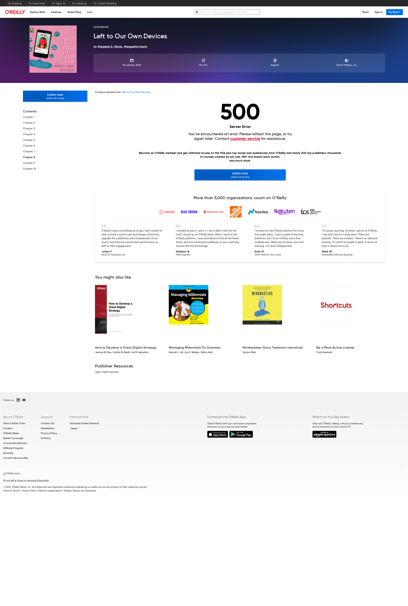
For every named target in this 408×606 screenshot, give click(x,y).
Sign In (378, 12)
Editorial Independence (50, 490)
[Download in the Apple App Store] (217, 437)
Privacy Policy (49, 433)
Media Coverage (13, 438)
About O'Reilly (13, 417)
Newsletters (48, 428)
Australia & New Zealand (84, 423)
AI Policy (46, 438)
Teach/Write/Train (14, 423)
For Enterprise (15, 3)
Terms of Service (11, 490)
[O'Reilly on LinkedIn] (18, 400)
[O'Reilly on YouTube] (24, 400)
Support (47, 417)
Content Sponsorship (15, 458)
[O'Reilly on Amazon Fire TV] (324, 437)
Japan (73, 428)
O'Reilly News (11, 433)
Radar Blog (74, 12)
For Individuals (79, 3)
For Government (37, 3)
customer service (245, 138)
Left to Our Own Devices (135, 92)
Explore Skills (37, 12)
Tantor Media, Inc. (346, 65)
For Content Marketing (105, 3)
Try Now (393, 12)
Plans (365, 12)
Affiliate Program (13, 448)
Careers (8, 428)
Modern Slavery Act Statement (80, 490)
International (79, 417)
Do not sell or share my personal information (26, 480)
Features (56, 12)
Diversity (8, 453)
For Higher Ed (59, 3)
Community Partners (15, 443)
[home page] (15, 12)
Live (89, 12)
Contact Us (47, 423)
